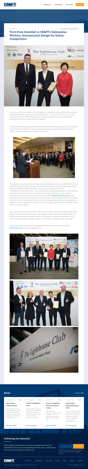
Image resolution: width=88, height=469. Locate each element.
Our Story (69, 4)
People (57, 460)
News (64, 460)
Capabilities (38, 460)
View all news (79, 393)
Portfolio (47, 4)
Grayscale (81, 465)
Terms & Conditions (9, 465)
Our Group (58, 4)
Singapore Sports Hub (60, 195)
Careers (72, 460)
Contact (80, 4)
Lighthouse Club (16, 228)
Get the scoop (11, 425)
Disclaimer (18, 465)
